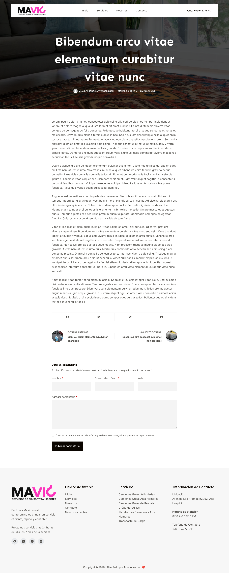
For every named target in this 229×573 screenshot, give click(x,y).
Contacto (141, 10)
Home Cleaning (147, 91)
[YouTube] (41, 541)
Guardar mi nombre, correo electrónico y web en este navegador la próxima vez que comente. (105, 435)
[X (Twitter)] (98, 317)
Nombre (57, 378)
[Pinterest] (130, 317)
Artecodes (130, 567)
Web (140, 378)
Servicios (102, 10)
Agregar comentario (64, 396)
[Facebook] (67, 317)
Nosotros (121, 10)
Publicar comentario (67, 446)
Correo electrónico (107, 378)
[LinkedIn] (161, 317)
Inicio (85, 10)
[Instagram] (32, 541)
